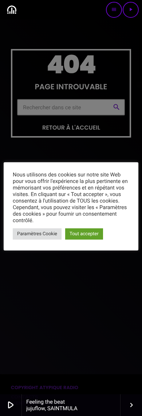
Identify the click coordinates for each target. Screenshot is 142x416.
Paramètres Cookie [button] (37, 234)
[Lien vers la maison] (11, 9)
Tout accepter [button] (84, 234)
